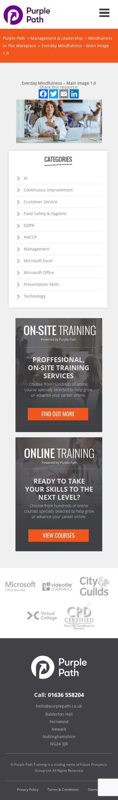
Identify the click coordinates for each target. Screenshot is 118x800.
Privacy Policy (27, 789)
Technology (35, 296)
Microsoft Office (39, 272)
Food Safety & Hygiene (45, 213)
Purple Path (14, 38)
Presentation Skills (41, 284)
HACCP (30, 237)
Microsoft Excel (38, 260)
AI (25, 178)
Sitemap (94, 789)
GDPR (29, 225)
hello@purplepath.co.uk (59, 706)
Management (36, 249)
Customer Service (40, 201)
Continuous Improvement (48, 190)
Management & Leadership (57, 38)
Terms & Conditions (63, 789)
